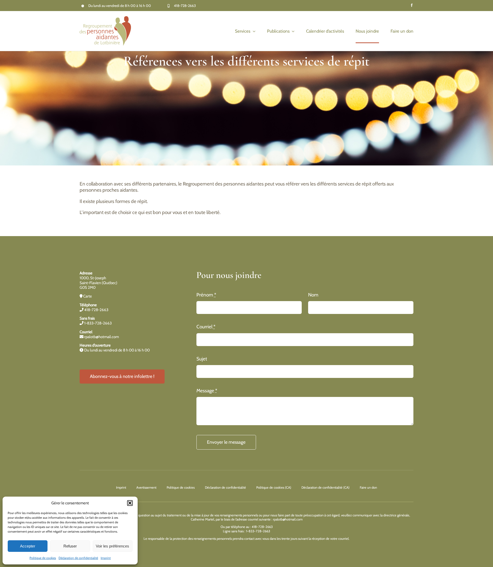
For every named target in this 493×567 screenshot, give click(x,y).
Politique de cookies (43, 558)
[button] (129, 503)
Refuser (70, 546)
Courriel (205, 327)
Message (206, 391)
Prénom (206, 295)
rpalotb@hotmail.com (101, 336)
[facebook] (411, 5)
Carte (87, 296)
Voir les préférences (112, 546)
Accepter (27, 546)
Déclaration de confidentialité (78, 558)
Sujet (201, 359)
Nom (313, 295)
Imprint (106, 558)
